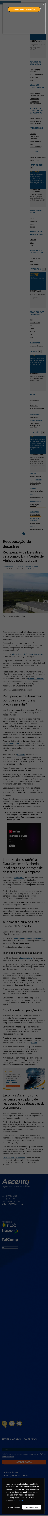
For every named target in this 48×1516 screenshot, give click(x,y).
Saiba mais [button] (18, 1501)
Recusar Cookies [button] (13, 1507)
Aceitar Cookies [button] (32, 1507)
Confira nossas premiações (24, 9)
